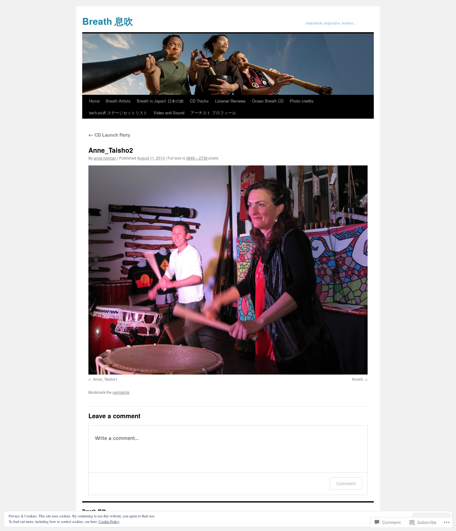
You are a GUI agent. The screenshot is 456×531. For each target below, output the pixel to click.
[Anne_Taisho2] (228, 270)
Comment (346, 483)
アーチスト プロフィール (213, 113)
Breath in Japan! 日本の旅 (160, 101)
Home (94, 101)
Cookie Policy (109, 521)
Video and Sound (169, 113)
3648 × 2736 (197, 157)
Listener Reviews (230, 101)
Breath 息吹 (107, 21)
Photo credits (302, 101)
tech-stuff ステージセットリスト (118, 113)
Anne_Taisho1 (105, 379)
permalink (121, 392)
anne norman (105, 157)
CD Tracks (199, 101)
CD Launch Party (109, 135)
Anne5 (357, 379)
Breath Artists (118, 101)
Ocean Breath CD (268, 101)
